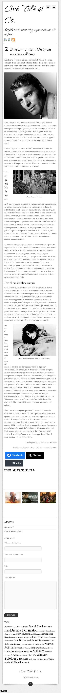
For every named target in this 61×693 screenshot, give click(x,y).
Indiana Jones (36, 637)
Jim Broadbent (8, 640)
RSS (13, 40)
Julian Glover (49, 640)
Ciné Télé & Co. (29, 677)
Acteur (7, 626)
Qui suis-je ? (9, 527)
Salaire (39, 650)
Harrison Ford (46, 633)
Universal (32, 659)
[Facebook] (9, 40)
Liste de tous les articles (13, 531)
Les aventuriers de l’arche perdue (33, 644)
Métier (9, 647)
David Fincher (37, 626)
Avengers (14, 627)
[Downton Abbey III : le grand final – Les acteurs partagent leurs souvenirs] (48, 502)
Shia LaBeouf (22, 655)
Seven (14, 655)
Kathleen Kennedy (13, 643)
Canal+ (24, 626)
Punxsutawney (48, 648)
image (26, 637)
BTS (19, 627)
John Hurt (27, 640)
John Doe (18, 640)
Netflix (18, 647)
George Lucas (22, 633)
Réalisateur (27, 651)
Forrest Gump (45, 631)
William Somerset (20, 662)
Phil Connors (25, 648)
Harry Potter (9, 637)
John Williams (37, 640)
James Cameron (49, 637)
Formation (31, 630)
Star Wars (33, 655)
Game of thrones (10, 634)
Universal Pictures (42, 659)
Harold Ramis (34, 633)
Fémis (52, 631)
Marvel (49, 643)
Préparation (37, 647)
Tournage (23, 658)
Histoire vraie (18, 637)
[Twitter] (5, 40)
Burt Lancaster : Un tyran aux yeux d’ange (30, 52)
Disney (16, 630)
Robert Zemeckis (13, 651)
